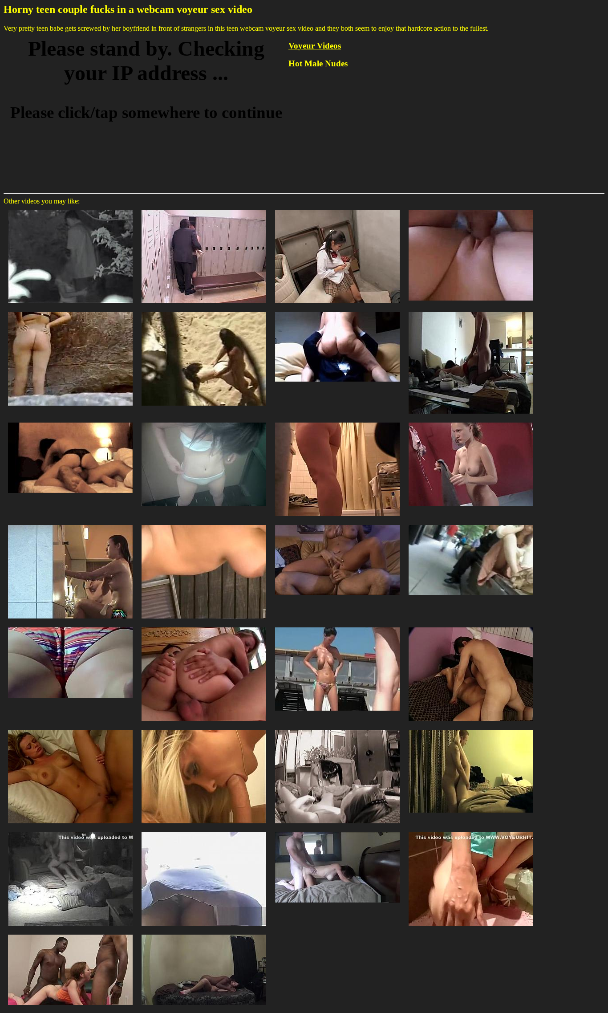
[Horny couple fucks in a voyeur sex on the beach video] (204, 311)
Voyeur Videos (314, 45)
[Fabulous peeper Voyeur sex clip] (471, 524)
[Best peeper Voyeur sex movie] (471, 729)
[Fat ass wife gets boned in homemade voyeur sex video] (471, 311)
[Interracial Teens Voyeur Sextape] (204, 934)
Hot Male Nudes (318, 63)
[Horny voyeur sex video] (204, 422)
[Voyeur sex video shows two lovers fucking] (70, 422)
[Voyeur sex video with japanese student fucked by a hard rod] (204, 209)
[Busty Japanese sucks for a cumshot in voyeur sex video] (337, 209)
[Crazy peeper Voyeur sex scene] (70, 934)
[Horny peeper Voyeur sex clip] (70, 627)
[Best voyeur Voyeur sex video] (471, 627)
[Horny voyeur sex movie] (70, 524)
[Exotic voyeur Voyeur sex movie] (337, 729)
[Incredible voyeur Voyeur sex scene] (70, 729)
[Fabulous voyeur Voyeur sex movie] (204, 831)
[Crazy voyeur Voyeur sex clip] (337, 831)
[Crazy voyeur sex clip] (471, 422)
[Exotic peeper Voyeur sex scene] (204, 627)
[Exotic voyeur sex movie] (337, 422)
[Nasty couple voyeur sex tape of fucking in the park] (70, 209)
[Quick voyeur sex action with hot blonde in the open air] (70, 311)
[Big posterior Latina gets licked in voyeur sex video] (337, 311)
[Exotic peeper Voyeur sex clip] (337, 524)
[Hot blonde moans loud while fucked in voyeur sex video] (471, 209)
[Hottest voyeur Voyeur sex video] (204, 524)
